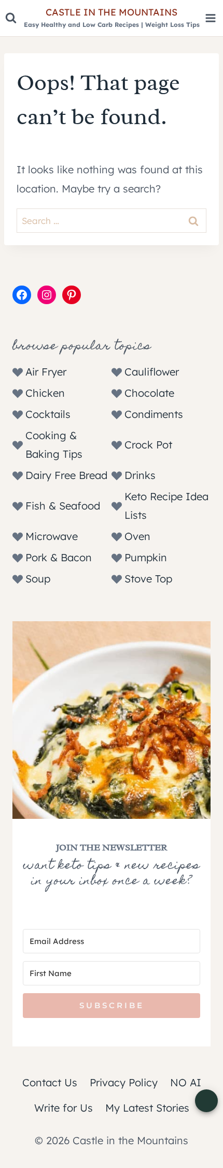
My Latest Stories (147, 1107)
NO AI (185, 1082)
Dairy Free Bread (66, 475)
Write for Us (63, 1107)
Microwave (51, 536)
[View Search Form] (11, 18)
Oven (137, 536)
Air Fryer (45, 371)
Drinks (140, 475)
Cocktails (48, 414)
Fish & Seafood (62, 505)
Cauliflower (151, 371)
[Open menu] (210, 17)
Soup (37, 578)
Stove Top (148, 578)
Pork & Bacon (58, 557)
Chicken (45, 392)
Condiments (153, 414)
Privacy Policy (124, 1082)
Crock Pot (148, 444)
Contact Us (49, 1082)
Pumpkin (145, 557)
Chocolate (149, 392)
